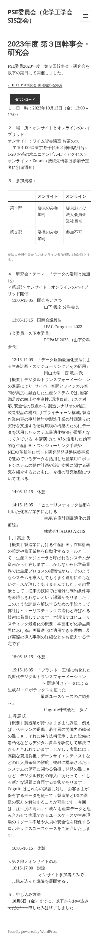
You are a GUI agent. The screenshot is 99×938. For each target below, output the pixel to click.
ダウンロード (25, 99)
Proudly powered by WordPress (32, 931)
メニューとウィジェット (85, 21)
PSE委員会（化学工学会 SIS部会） (40, 16)
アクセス (75, 154)
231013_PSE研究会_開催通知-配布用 (35, 85)
